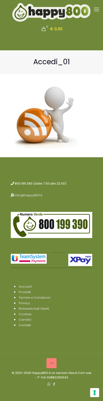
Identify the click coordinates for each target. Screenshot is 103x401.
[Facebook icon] (54, 384)
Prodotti (25, 292)
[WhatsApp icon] (49, 384)
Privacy (24, 303)
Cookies (25, 314)
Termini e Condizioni (34, 297)
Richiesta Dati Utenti (34, 308)
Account (25, 286)
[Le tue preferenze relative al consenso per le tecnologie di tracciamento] (94, 392)
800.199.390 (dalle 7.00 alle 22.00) (40, 183)
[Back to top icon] (51, 363)
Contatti (25, 325)
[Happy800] (51, 12)
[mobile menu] (96, 10)
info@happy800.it (28, 195)
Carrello (25, 319)
